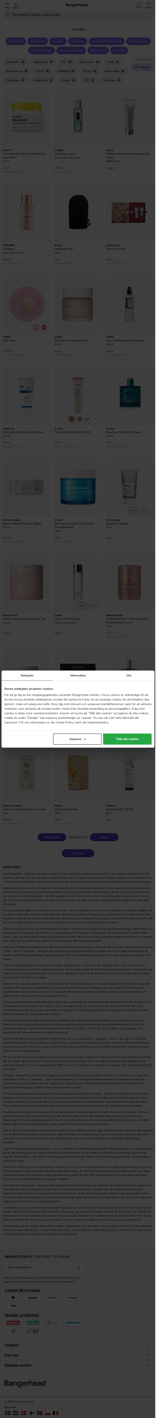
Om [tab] (129, 675)
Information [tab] (78, 675)
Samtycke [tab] (27, 675)
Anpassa (75, 739)
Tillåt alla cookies (127, 739)
